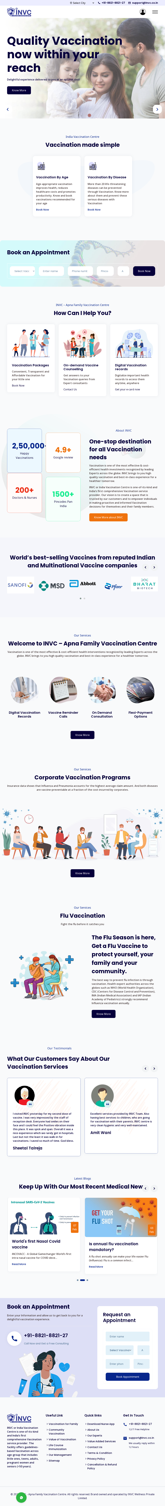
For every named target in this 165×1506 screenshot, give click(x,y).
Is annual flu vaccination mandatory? (113, 1246)
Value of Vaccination (62, 1439)
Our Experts (94, 1435)
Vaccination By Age (52, 177)
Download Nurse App (101, 1424)
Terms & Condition (99, 1453)
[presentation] (7, 109)
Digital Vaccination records (130, 367)
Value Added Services (101, 1441)
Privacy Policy (96, 1459)
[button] (80, 598)
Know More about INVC (108, 517)
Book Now (42, 210)
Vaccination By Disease (107, 177)
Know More (19, 90)
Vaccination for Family (63, 1424)
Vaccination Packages (30, 365)
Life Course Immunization (58, 1447)
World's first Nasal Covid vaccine (36, 1244)
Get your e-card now (127, 389)
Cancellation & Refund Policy (102, 1466)
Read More (19, 1264)
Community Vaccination (57, 1431)
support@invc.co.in (145, 3)
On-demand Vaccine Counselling (80, 367)
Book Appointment (127, 1377)
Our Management (60, 1455)
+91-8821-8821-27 (113, 3)
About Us (93, 1430)
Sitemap (54, 1461)
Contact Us (70, 389)
